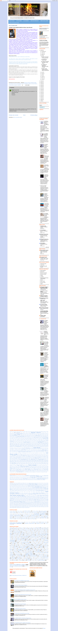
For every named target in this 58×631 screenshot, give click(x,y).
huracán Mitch (46, 547)
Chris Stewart (30, 439)
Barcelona (38, 527)
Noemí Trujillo (33, 462)
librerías (11, 549)
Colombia (12, 529)
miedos (32, 550)
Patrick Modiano (43, 463)
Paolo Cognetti (35, 463)
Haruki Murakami (30, 445)
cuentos (13, 543)
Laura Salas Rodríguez (25, 498)
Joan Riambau (22, 494)
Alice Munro (14, 433)
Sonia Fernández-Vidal (43, 468)
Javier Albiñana (42, 493)
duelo (13, 544)
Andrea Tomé (22, 434)
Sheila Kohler (28, 468)
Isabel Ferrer (43, 491)
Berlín (46, 527)
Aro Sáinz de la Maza (33, 436)
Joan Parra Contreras (17, 494)
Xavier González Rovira (13, 507)
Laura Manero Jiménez (13, 498)
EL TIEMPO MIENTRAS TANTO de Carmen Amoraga (46, 135)
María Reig (37, 459)
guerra (41, 546)
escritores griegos (44, 515)
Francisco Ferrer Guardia (17, 531)
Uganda (23, 537)
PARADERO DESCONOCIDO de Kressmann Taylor (22, 594)
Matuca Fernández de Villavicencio (29, 501)
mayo (42, 73)
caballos (18, 541)
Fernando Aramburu (23, 444)
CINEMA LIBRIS (43, 315)
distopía (40, 543)
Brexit (19, 528)
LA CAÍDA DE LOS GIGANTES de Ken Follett (21, 613)
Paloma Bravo (18, 463)
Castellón (30, 528)
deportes (26, 543)
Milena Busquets (23, 502)
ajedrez (11, 539)
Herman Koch (18, 446)
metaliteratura (20, 550)
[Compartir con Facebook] (28, 85)
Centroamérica (35, 528)
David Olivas (19, 441)
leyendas (46, 548)
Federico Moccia (17, 444)
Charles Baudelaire (17, 439)
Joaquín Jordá (26, 494)
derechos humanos (32, 543)
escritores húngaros (26, 516)
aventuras (22, 540)
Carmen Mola (45, 438)
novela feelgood (36, 552)
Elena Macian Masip (14, 489)
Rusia (10, 536)
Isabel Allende (36, 447)
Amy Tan (28, 433)
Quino (46, 465)
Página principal (11, 20)
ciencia (41, 541)
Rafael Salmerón (18, 466)
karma (40, 548)
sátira (35, 558)
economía (20, 544)
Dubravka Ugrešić (12, 442)
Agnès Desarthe (32, 431)
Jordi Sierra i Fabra (43, 450)
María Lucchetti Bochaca (38, 500)
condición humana (25, 542)
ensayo (39, 544)
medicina (43, 549)
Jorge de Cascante (22, 451)
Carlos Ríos (15, 438)
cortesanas (40, 542)
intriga (28, 548)
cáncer (16, 543)
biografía (35, 540)
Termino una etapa (43, 40)
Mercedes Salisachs (16, 460)
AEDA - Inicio (42, 300)
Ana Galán (45, 433)
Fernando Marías (28, 444)
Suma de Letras (42, 282)
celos (28, 541)
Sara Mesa (17, 468)
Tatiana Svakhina (22, 506)
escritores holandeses (19, 516)
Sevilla (41, 536)
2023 (41, 50)
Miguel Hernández (31, 460)
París (22, 534)
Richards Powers (44, 466)
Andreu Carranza (26, 434)
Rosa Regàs (21, 467)
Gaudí (38, 531)
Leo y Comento (43, 230)
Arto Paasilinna (38, 436)
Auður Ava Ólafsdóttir (15, 437)
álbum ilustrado (42, 560)
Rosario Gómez (25, 467)
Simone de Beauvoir (33, 468)
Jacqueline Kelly (27, 448)
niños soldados (45, 551)
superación (26, 558)
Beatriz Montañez (20, 437)
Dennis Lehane (32, 441)
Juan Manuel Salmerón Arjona (30, 496)
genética (30, 546)
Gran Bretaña (41, 531)
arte (39, 539)
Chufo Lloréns (45, 439)
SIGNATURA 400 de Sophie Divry (46, 166)
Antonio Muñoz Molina (21, 436)
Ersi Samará (44, 489)
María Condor (15, 500)
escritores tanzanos (18, 518)
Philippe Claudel (19, 465)
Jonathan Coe (29, 450)
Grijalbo (41, 275)
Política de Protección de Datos (14, 22)
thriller (28, 559)
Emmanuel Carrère (16, 443)
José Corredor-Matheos (41, 451)
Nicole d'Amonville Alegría (26, 503)
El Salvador (42, 529)
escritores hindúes (12, 516)
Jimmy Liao (44, 449)
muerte (35, 550)
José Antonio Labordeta (35, 451)
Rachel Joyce (14, 466)
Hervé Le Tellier (23, 446)
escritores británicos (42, 511)
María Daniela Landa (19, 500)
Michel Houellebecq (26, 460)
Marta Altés (33, 477)
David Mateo (15, 441)
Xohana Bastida (19, 507)
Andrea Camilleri (17, 434)
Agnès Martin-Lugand (37, 431)
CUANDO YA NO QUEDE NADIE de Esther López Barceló (45, 69)
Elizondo (46, 529)
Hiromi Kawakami (27, 446)
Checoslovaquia (40, 528)
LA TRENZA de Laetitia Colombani (20, 608)
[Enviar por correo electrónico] (25, 85)
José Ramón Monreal (34, 495)
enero (42, 79)
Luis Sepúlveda (39, 457)
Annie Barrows (33, 435)
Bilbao (11, 528)
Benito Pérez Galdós (26, 437)
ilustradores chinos (44, 522)
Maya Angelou (12, 460)
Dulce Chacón (17, 442)
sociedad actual (45, 557)
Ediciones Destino (43, 274)
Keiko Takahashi (37, 497)
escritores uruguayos (32, 518)
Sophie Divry (14, 469)
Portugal (37, 534)
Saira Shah (37, 467)
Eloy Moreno (40, 442)
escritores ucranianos (25, 518)
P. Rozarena (40, 503)
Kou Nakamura (36, 455)
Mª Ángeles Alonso (38, 502)
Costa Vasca (21, 529)
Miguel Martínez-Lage (18, 502)
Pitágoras (30, 534)
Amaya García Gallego (33, 484)
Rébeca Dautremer (23, 479)
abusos (25, 538)
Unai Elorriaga (42, 506)
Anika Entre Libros (43, 263)
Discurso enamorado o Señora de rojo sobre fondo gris (44, 313)
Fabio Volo (13, 444)
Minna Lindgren (15, 461)
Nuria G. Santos (32, 503)
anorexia (32, 539)
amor (28, 539)
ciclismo (31, 541)
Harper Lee (26, 445)
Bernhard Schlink (31, 437)
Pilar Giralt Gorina (26, 504)
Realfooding (28, 535)
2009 (41, 99)
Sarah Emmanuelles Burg (29, 479)
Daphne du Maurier (43, 440)
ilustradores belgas (27, 522)
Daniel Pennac (38, 440)
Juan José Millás (20, 454)
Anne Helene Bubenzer (28, 435)
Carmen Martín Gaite (40, 438)
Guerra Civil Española (17, 83)
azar (27, 540)
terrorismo (24, 559)
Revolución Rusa (38, 535)
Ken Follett (23, 455)
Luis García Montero (34, 457)
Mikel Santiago (44, 460)
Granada (46, 531)
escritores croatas (23, 514)
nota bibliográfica (16, 552)
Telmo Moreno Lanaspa (28, 506)
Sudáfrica (14, 537)
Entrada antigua (33, 115)
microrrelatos (28, 550)
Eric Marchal (21, 443)
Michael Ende (21, 460)
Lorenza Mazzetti (18, 457)
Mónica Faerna (13, 503)
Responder (13, 94)
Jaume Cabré (40, 448)
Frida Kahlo (28, 531)
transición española (39, 559)
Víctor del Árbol (19, 471)
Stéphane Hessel (41, 469)
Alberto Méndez (28, 432)
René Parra (46, 504)
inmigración (20, 548)
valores (18, 560)
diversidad (44, 543)
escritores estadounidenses (15, 515)
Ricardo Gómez (40, 466)
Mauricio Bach (37, 501)
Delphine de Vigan (27, 441)
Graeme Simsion (17, 445)
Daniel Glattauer (34, 440)
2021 (41, 82)
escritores (16, 545)
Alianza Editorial (43, 270)
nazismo (30, 551)
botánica (42, 540)
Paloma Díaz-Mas (23, 463)
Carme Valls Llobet (23, 438)
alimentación (14, 539)
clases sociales (14, 542)
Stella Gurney (32, 469)
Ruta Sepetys (29, 467)
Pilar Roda (30, 504)
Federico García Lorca (41, 530)
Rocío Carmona (13, 467)
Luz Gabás (46, 457)
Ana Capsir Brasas (37, 433)
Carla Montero (12, 438)
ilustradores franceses (40, 523)
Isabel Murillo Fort (26, 493)
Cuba (31, 529)
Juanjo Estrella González (13, 497)
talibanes (18, 559)
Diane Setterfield (36, 441)
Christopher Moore (34, 439)
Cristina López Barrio (20, 440)
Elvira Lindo (44, 442)
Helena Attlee (44, 445)
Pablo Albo (45, 462)
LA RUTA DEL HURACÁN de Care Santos (46, 204)
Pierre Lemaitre (33, 465)
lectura (43, 548)
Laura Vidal (33, 498)
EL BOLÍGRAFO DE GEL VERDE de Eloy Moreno (22, 622)
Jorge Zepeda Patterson (14, 451)
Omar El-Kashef (37, 503)
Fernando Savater (33, 444)
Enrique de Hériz (40, 489)
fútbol (18, 546)
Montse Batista (28, 502)
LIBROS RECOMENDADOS (34, 20)
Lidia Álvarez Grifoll (42, 498)
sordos (22, 558)
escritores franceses (35, 515)
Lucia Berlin (29, 457)
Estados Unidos (22, 530)
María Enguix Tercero (31, 500)
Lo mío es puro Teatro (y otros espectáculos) (44, 311)
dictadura (37, 543)
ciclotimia (35, 541)
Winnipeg (14, 538)
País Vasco (25, 534)
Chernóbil (44, 528)
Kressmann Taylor (40, 455)
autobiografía (12, 540)
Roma (43, 535)
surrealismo (31, 558)
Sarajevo (18, 536)
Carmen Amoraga (29, 438)
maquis (30, 549)
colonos (20, 542)
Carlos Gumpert (31, 485)
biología (39, 540)
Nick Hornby (26, 462)
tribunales (14, 560)
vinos (32, 560)
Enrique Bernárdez (35, 489)
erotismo (47, 544)
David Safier (22, 441)
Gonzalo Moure (12, 445)
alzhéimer (18, 539)
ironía (34, 548)
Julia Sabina (31, 454)
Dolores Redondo (41, 441)
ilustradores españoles (16, 523)
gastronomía (21, 546)
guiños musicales (31, 547)
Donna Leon (46, 441)
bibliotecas (30, 540)
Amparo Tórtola (25, 433)
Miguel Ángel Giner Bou (38, 460)
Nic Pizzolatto (17, 462)
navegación (26, 551)
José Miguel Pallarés (28, 495)
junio (42, 72)
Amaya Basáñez (26, 484)
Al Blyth (47, 431)
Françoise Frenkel (45, 444)
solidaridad (18, 558)
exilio (31, 545)
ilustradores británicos (35, 522)
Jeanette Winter (23, 449)
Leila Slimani (32, 456)
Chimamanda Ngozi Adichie (24, 439)
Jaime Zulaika (35, 493)
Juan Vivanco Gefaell (45, 496)
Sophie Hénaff (18, 469)
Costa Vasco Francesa (27, 529)
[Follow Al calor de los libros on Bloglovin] (42, 107)
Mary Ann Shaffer (18, 459)
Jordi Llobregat (38, 450)
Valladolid (30, 537)
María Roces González (45, 500)
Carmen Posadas (12, 439)
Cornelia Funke (14, 440)
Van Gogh (39, 537)
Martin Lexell (36, 499)
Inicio (24, 115)
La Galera (42, 276)
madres (19, 549)
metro (24, 550)
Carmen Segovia (41, 475)
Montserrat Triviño (33, 502)
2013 (41, 93)
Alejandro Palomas (36, 432)
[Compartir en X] (27, 85)
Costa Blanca (16, 529)
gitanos (33, 546)
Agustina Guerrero (43, 431)
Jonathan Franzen (33, 450)
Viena (46, 537)
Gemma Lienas (46, 490)
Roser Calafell (18, 479)
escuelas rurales (21, 545)
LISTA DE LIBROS (19, 20)
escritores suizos (12, 518)
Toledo (17, 537)
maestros (23, 549)
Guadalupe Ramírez (13, 491)
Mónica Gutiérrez (31, 461)
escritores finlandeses (26, 515)
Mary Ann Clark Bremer (13, 459)
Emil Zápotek (11, 530)
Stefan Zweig (27, 469)
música (42, 550)
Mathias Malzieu (41, 459)
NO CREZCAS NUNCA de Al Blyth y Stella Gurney (45, 62)
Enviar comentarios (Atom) (17, 117)
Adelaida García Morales (22, 431)
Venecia (43, 537)
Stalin (10, 537)
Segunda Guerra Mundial (24, 536)
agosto (42, 54)
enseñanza (43, 544)
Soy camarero (22, 469)
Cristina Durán (46, 475)
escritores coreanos (17, 514)
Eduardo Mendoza (27, 442)
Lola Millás (13, 457)
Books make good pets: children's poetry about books (43, 252)
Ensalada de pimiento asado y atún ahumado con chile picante (44, 293)
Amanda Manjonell (21, 484)
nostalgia (11, 552)
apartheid (35, 539)
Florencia (46, 530)
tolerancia (33, 559)
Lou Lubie (26, 457)
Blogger (44, 628)
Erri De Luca (25, 443)
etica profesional (27, 545)
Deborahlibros (42, 243)
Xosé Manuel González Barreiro (25, 507)
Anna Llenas (18, 435)
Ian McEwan (41, 446)
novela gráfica (41, 552)
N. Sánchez (16, 503)
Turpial (41, 283)
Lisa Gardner (44, 456)
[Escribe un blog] (26, 85)
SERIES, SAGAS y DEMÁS (44, 20)
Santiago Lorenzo (13, 468)
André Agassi (35, 434)
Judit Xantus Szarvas (19, 497)
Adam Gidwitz (17, 431)
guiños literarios (23, 547)
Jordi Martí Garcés (45, 494)
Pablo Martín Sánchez (45, 503)
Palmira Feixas (12, 504)
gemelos (26, 546)
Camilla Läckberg (41, 437)
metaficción (15, 550)
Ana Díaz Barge (42, 433)
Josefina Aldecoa (28, 451)
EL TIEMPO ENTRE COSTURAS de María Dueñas (46, 146)
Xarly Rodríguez (43, 479)
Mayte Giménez (41, 501)
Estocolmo (32, 530)
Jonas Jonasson (24, 450)
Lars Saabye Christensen (18, 456)
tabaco (14, 559)
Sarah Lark (20, 468)
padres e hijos (29, 554)
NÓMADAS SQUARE (44, 295)
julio (42, 55)
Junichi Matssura (29, 497)
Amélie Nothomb (32, 433)
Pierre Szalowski (39, 465)
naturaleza (16, 551)
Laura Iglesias (46, 497)
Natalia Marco (20, 503)
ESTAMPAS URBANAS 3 (44, 296)
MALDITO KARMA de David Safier (46, 332)
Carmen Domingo (34, 438)
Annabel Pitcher (23, 435)
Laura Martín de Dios (19, 498)
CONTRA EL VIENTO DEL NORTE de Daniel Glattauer (46, 177)
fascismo (42, 545)
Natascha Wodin (44, 461)
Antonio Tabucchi (27, 436)
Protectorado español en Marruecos (14, 535)
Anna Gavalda (14, 435)
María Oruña (33, 459)
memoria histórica (34, 83)
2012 (41, 95)
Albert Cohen (11, 432)
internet (24, 548)
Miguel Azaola (13, 502)
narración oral (46, 550)
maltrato (26, 549)
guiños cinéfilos (16, 547)
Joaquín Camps (16, 450)
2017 (41, 88)
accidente (29, 538)
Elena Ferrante (32, 442)
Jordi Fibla (38, 494)
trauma (11, 560)
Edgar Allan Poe (21, 442)
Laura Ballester (24, 456)
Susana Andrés (12, 506)
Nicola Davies (29, 462)
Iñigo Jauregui (31, 493)
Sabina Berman (34, 467)
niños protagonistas (37, 551)
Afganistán (11, 527)
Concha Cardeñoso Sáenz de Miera (39, 487)
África (37, 560)
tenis (21, 559)
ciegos (38, 541)
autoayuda (46, 539)
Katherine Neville (18, 455)
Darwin (36, 529)
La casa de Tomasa (43, 304)
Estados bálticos (28, 530)
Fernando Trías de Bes (40, 444)
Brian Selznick (36, 437)
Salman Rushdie (46, 467)
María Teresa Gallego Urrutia (19, 501)
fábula (15, 546)
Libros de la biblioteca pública (26, 83)
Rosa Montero (18, 467)
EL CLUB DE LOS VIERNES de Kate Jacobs (21, 580)
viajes (25, 560)
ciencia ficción (45, 541)
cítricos (20, 543)
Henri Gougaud (14, 446)
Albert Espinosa (17, 432)
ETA (39, 529)
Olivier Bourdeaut (41, 462)
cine (10, 542)
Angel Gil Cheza (44, 434)
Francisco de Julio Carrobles (28, 490)
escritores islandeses (41, 516)
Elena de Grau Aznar (25, 489)
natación (12, 551)
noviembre (43, 51)
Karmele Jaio (45, 454)
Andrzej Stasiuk (31, 434)
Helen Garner (35, 445)
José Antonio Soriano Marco (17, 495)
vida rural (28, 560)
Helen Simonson (39, 445)
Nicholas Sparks (22, 462)
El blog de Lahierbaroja (44, 239)
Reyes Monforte (35, 466)
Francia (11, 531)
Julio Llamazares (41, 454)
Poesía (33, 534)
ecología (16, 544)
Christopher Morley (40, 439)
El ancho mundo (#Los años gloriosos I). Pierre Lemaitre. (43, 236)
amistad (23, 539)
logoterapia (15, 549)
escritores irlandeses (33, 516)
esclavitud (12, 545)
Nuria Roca (37, 462)
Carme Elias (19, 438)
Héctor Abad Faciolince (33, 446)
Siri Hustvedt (38, 468)
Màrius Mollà (27, 461)
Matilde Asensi (46, 459)
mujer (38, 550)
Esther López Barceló (34, 443)
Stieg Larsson (36, 469)
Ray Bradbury (31, 466)
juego (37, 548)
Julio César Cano (36, 454)
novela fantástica (29, 552)
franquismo (11, 546)
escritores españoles (30, 82)
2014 (41, 92)
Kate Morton (14, 455)
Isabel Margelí (22, 493)
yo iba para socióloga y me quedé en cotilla (44, 287)
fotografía (45, 545)
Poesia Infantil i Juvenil (44, 250)
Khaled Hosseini (27, 455)
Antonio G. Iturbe (14, 436)
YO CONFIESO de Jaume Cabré (46, 156)
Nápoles (19, 534)
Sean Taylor (24, 468)
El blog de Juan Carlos (44, 234)
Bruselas (23, 528)
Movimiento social (24, 533)
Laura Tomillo (30, 498)
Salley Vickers (42, 467)
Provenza (21, 535)
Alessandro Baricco (44, 432)
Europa (36, 530)
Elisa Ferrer (35, 442)
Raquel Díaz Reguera (24, 466)
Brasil (13, 528)
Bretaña (17, 528)
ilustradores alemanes (13, 522)
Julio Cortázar (24, 497)
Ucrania (20, 537)
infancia (15, 548)
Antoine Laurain (42, 435)
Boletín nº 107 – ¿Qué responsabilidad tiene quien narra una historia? (44, 302)
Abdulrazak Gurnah (12, 431)
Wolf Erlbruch (39, 479)
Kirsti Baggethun (42, 497)
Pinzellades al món (43, 257)
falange (35, 545)
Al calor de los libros (23, 6)
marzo (42, 76)
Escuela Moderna (16, 530)
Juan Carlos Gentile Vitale (13, 496)
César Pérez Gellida (25, 440)
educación (24, 544)
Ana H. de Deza (43, 484)
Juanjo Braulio (24, 454)
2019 (41, 85)
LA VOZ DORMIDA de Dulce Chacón (46, 409)
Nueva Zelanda (14, 534)
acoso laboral (38, 538)
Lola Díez (47, 498)
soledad (13, 558)
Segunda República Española (34, 536)
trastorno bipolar (45, 559)
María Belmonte (24, 459)
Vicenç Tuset (46, 506)
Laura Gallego (28, 456)
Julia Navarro (28, 454)
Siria (46, 536)
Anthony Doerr (37, 435)
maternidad (34, 549)
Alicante (25, 82)
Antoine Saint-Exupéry (22, 475)
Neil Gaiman (13, 462)
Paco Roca (14, 463)
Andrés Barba (40, 434)
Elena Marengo (20, 489)
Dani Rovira (30, 440)
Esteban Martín (29, 443)
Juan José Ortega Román (22, 496)
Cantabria (26, 528)
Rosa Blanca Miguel (14, 479)
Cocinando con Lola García (43, 291)
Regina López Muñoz (42, 504)
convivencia (36, 542)
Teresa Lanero (38, 506)
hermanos (36, 547)
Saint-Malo (14, 536)
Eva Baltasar (39, 443)
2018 (41, 86)
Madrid (11, 533)
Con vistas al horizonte (44, 307)
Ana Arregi (39, 484)
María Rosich (12, 501)
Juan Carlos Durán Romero (42, 495)
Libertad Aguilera (37, 498)
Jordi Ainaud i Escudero (32, 494)
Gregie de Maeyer (22, 445)
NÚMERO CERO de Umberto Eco (46, 194)
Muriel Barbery (23, 461)
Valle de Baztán (35, 537)
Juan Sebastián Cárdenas (38, 496)
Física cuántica (34, 531)
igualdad (12, 548)
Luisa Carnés (43, 457)
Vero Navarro (35, 479)
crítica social (45, 542)
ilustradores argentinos (20, 522)
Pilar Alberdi (43, 465)
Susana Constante (16, 506)
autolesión (18, 540)
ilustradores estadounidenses (29, 523)
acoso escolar (33, 538)
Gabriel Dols (34, 490)
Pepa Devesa (22, 504)
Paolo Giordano (39, 463)
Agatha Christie (28, 431)
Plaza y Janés (42, 281)
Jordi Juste (41, 494)
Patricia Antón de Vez (17, 504)
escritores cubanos (30, 514)
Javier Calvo (46, 493)
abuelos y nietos (19, 538)
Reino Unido (33, 535)
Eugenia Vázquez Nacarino (16, 490)
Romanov (46, 535)
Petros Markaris (14, 465)
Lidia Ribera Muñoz (39, 456)
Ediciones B (42, 271)
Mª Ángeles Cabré (43, 502)
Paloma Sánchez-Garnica (29, 463)
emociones (29, 544)
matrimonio (39, 549)
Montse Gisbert (19, 461)
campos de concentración (23, 541)
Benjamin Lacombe (29, 475)
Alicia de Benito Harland (15, 484)
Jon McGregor (20, 450)
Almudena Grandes (19, 433)
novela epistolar (23, 552)
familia (38, 545)
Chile (47, 528)
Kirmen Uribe (32, 455)
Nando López (40, 461)
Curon (34, 529)
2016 (41, 89)
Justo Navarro (33, 497)
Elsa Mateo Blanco (30, 489)
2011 (41, 96)
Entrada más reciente (13, 115)
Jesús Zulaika (12, 494)
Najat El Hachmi (36, 461)
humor (41, 547)
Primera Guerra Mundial (43, 534)
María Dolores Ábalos (25, 500)
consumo (32, 542)
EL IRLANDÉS (42, 316)
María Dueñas (29, 459)
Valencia (26, 537)
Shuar (44, 536)
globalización (37, 546)
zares (34, 560)
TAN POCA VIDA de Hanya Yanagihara (20, 585)
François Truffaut (24, 531)
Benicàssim (42, 527)
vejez (21, 560)
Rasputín (25, 535)
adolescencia (43, 538)
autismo (42, 539)
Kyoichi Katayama (45, 455)
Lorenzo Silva (23, 457)
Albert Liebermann (23, 432)
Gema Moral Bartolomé (40, 490)
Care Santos (46, 437)
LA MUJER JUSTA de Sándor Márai (46, 353)
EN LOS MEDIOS (26, 20)
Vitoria (11, 538)
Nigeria (44, 533)
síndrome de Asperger (40, 558)
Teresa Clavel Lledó (33, 506)
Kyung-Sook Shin (12, 456)
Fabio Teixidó (22, 490)
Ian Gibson (37, 446)
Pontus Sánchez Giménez (35, 504)
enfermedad (35, 544)
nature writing (21, 551)
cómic (23, 543)
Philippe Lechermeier (25, 465)
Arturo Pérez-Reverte (44, 436)
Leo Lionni (35, 456)
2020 (41, 83)
